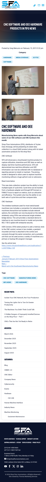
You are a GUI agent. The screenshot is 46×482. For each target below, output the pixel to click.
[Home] (11, 5)
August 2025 (9, 353)
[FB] (9, 466)
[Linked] (22, 466)
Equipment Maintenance (16, 416)
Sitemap (18, 442)
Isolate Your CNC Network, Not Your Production (21, 298)
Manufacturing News (27, 278)
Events (6, 389)
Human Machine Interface (13, 403)
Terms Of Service (26, 442)
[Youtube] (5, 466)
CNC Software (9, 278)
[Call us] (34, 5)
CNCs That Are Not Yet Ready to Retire (18, 321)
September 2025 (10, 348)
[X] (13, 466)
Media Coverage (22, 57)
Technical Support (21, 439)
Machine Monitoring (11, 412)
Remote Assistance (9, 439)
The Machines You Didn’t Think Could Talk (19, 310)
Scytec (36, 57)
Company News (10, 379)
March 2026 (8, 334)
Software (7, 62)
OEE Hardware (21, 282)
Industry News (9, 407)
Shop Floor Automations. (18, 474)
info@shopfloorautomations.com (18, 459)
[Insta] (17, 466)
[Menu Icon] (43, 5)
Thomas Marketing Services (28, 476)
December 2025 (10, 339)
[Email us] (39, 5)
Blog (6, 365)
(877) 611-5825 (9, 450)
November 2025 (10, 343)
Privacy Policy (36, 442)
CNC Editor (8, 375)
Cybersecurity (9, 384)
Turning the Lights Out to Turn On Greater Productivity (19, 303)
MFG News (7, 282)
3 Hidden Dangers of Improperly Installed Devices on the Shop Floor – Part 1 (22, 315)
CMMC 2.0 (8, 370)
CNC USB (11, 398)
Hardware (7, 57)
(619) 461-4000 (9, 448)
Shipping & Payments (9, 442)
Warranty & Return (32, 439)
